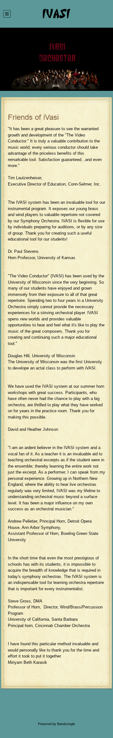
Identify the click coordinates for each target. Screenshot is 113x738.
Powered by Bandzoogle (56, 724)
